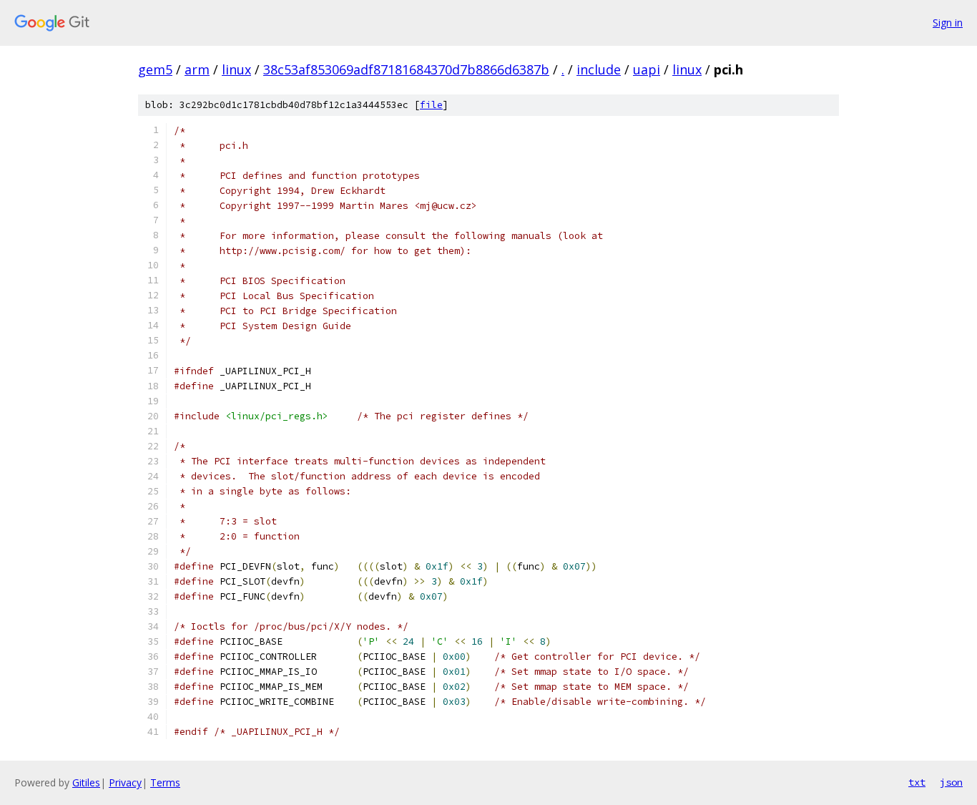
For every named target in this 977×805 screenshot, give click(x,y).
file (431, 105)
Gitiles (86, 782)
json (951, 782)
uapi (646, 69)
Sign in (948, 22)
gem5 (155, 69)
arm (197, 69)
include (598, 69)
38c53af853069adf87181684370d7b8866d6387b (406, 69)
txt (917, 782)
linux (236, 69)
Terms (165, 782)
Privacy (125, 782)
